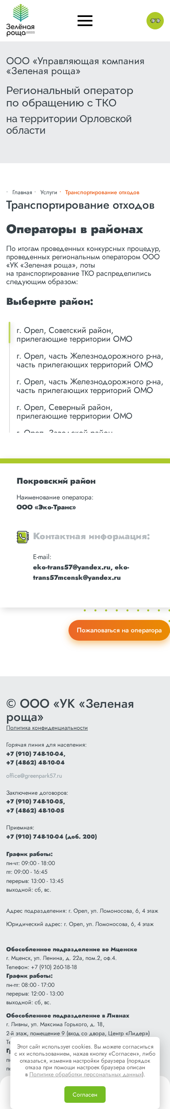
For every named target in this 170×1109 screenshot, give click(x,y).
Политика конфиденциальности (47, 727)
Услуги (48, 192)
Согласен (85, 1094)
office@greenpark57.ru (34, 775)
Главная (22, 192)
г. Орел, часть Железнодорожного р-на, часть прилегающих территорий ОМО (90, 360)
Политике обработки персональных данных (85, 1074)
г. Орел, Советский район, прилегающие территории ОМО (74, 334)
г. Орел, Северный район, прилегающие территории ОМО (74, 411)
